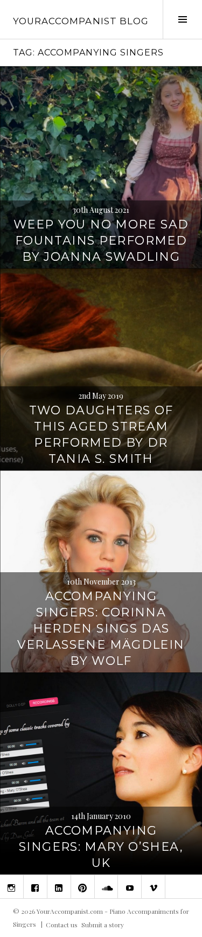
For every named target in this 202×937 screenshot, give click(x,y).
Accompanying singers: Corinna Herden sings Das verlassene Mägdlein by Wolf (100, 628)
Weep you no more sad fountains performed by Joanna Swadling (101, 240)
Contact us (62, 924)
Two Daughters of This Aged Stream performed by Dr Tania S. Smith (101, 434)
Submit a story (102, 924)
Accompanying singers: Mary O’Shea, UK (101, 846)
